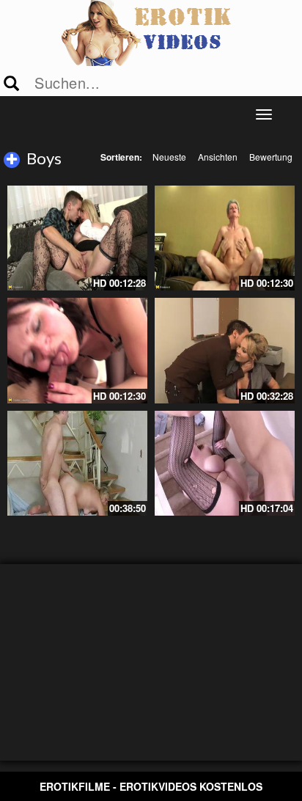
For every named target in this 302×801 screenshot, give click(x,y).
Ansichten (217, 156)
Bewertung (270, 156)
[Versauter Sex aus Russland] (77, 463)
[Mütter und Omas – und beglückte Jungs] (77, 350)
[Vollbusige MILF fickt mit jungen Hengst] (225, 463)
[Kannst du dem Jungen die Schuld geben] (225, 350)
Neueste (169, 156)
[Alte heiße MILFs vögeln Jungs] (77, 238)
